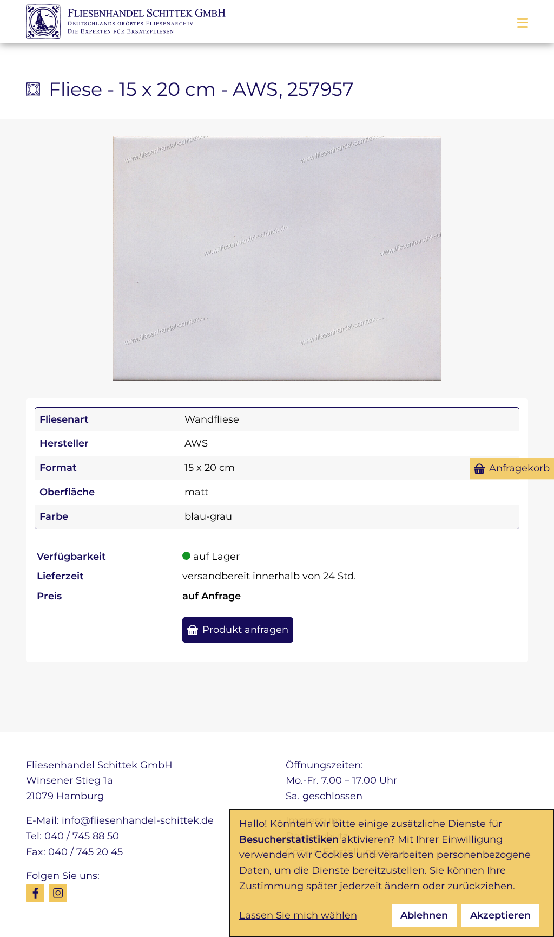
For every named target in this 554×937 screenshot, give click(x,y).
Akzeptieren (500, 915)
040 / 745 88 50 (81, 836)
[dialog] (391, 873)
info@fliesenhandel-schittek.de (138, 820)
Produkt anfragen (245, 630)
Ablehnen (424, 915)
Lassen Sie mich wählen (298, 915)
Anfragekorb (519, 468)
